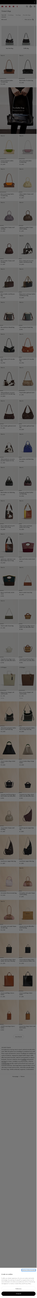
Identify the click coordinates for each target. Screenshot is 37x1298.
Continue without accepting (27, 1268)
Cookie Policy (24, 1282)
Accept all (17, 1293)
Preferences (18, 1288)
